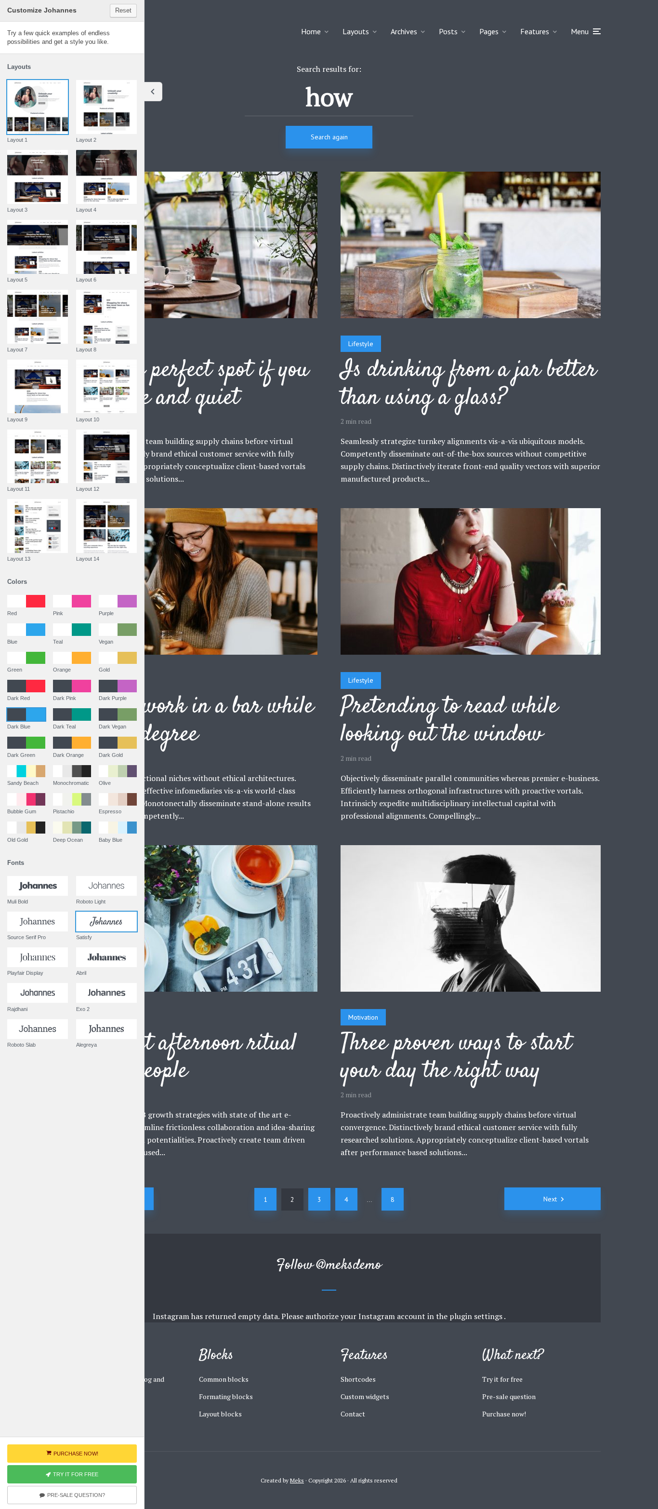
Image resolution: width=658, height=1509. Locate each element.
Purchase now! (504, 1413)
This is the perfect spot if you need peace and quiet (183, 384)
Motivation (363, 1017)
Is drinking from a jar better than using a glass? (468, 384)
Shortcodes (358, 1379)
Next (550, 1199)
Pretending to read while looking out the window (449, 721)
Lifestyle (360, 343)
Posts (448, 31)
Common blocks (224, 1379)
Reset (123, 10)
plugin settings (476, 1316)
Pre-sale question (509, 1396)
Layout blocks (220, 1413)
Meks (297, 1480)
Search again (329, 137)
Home (311, 31)
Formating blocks (226, 1396)
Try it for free (502, 1379)
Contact (353, 1413)
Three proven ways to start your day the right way (456, 1058)
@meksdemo (349, 1265)
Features (534, 31)
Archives (404, 31)
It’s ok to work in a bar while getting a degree (185, 721)
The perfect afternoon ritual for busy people (177, 1058)
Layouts (355, 31)
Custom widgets (365, 1396)
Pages (489, 31)
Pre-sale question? (76, 1495)
